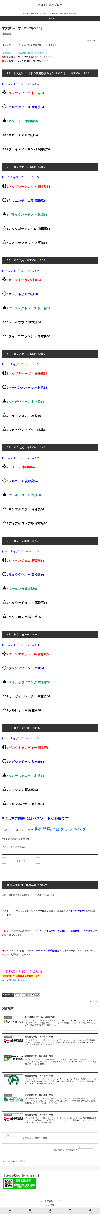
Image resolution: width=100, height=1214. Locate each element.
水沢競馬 (37, 995)
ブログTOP (50, 1205)
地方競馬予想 (9, 995)
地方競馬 (27, 995)
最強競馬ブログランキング (60, 829)
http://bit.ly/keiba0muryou (17, 980)
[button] (92, 601)
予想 (18, 995)
